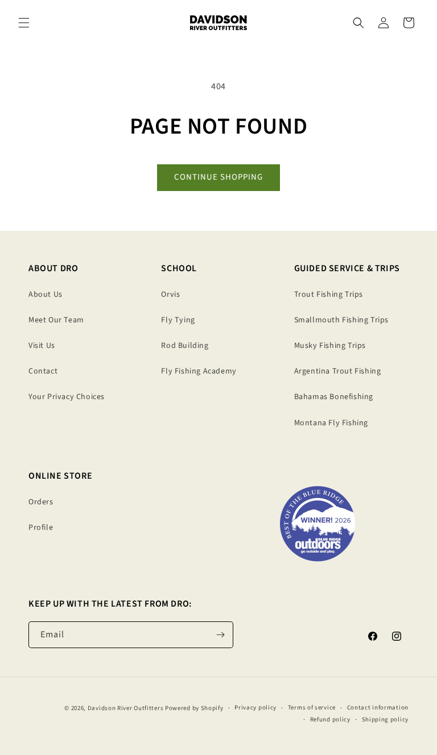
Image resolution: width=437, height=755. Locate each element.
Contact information (378, 707)
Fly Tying (178, 320)
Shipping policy (385, 719)
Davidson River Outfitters (126, 708)
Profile (40, 527)
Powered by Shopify (194, 708)
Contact (42, 371)
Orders (40, 502)
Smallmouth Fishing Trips (341, 320)
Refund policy (330, 719)
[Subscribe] (220, 634)
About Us (45, 294)
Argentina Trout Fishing (337, 371)
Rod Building (184, 345)
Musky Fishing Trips (330, 345)
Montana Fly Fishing (331, 423)
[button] (23, 22)
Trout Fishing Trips (328, 294)
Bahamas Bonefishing (333, 397)
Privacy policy (255, 707)
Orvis (170, 294)
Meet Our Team (56, 320)
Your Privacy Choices (66, 397)
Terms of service (312, 707)
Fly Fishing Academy (198, 371)
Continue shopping (218, 177)
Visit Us (41, 345)
